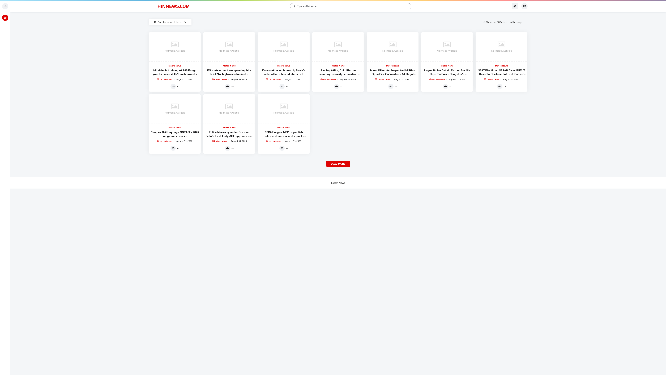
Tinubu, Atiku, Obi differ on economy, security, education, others (338, 74)
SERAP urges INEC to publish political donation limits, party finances (284, 136)
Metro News (174, 66)
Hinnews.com (173, 6)
